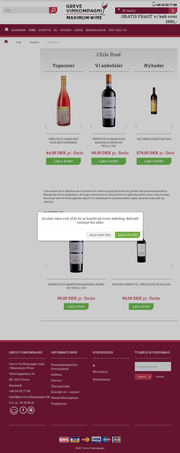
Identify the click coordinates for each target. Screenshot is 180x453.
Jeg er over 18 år (127, 234)
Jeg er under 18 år (100, 234)
